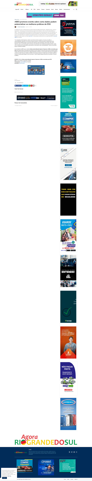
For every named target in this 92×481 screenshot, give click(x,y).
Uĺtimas (27, 9)
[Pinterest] (31, 86)
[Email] (33, 86)
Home (65, 479)
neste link (30, 36)
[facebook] (69, 452)
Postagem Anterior (18, 105)
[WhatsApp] (29, 86)
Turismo (42, 9)
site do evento (22, 63)
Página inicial (17, 19)
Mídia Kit (76, 479)
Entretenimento (67, 9)
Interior (38, 9)
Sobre (68, 479)
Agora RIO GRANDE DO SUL (26, 479)
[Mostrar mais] (36, 86)
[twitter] (72, 452)
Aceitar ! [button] (4, 477)
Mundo (56, 9)
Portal (22, 9)
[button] (74, 9)
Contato (72, 479)
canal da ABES (23, 61)
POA (34, 9)
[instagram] (76, 452)
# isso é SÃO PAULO (23, 19)
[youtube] (74, 452)
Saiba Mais (9, 476)
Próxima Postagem (54, 105)
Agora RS (17, 9)
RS (31, 9)
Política (60, 9)
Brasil (52, 9)
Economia (48, 9)
